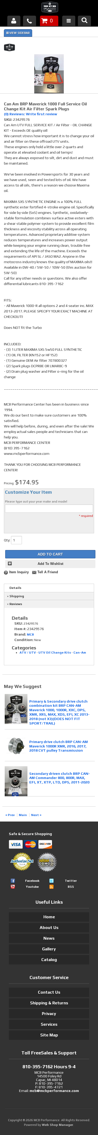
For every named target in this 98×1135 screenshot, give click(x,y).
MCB (30, 634)
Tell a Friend (47, 572)
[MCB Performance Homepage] (49, 8)
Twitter (71, 881)
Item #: (20, 629)
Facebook (32, 881)
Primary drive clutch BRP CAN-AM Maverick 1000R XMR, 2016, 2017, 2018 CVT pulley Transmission (58, 746)
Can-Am (79, 652)
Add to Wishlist (50, 564)
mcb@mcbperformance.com (54, 1091)
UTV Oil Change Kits (54, 652)
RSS (71, 887)
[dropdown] (68, 21)
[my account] (13, 21)
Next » (36, 815)
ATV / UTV (28, 652)
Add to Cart (50, 554)
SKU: (8, 119)
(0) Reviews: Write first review (30, 114)
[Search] (84, 21)
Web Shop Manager (57, 1125)
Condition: (23, 640)
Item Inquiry (19, 572)
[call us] (29, 21)
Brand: (20, 634)
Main (23, 815)
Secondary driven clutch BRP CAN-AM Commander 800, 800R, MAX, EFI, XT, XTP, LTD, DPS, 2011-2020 (59, 777)
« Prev (10, 815)
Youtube (32, 887)
